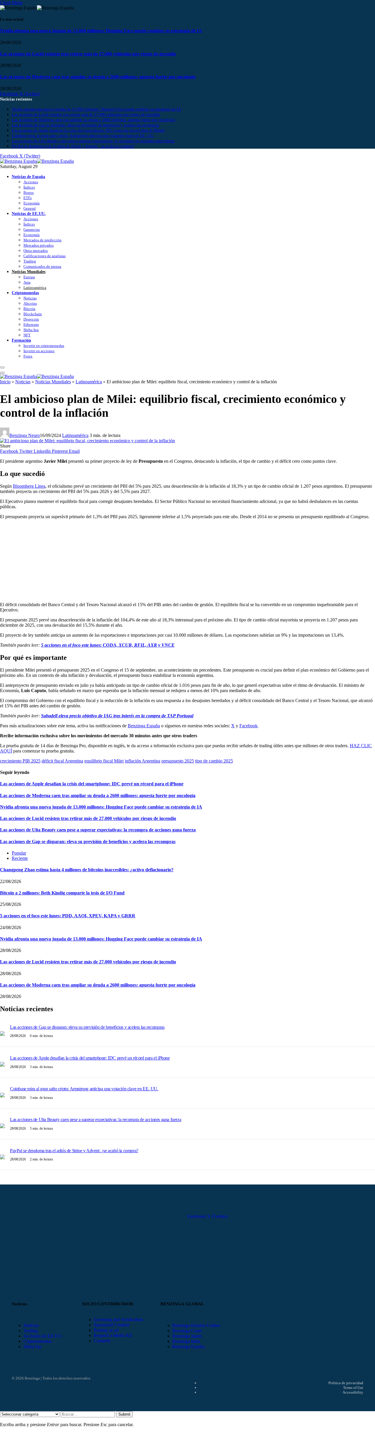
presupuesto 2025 (177, 760)
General (29, 208)
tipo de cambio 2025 (214, 760)
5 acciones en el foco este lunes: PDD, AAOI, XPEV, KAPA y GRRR (67, 915)
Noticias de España (28, 176)
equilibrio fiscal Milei (104, 760)
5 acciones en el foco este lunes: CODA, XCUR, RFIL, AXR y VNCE (108, 645)
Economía (31, 203)
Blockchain (32, 314)
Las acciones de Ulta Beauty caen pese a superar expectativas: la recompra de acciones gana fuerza (93, 141)
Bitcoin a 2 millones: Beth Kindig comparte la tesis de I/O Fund (62, 892)
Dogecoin (31, 319)
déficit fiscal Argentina (62, 760)
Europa (29, 277)
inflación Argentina (142, 760)
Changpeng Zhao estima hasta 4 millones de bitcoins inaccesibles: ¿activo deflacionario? (86, 869)
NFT (26, 335)
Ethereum (31, 324)
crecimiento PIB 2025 (20, 760)
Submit (124, 1414)
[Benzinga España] (37, 161)
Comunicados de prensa (42, 266)
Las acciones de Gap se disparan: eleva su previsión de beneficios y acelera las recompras (85, 125)
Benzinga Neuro (24, 435)
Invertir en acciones (38, 351)
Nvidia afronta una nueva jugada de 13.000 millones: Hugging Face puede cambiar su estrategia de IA (101, 30)
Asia (26, 282)
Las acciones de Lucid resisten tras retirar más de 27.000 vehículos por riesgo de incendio (88, 53)
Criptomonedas (25, 292)
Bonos (28, 192)
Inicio (5, 381)
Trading (29, 261)
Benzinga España (144, 725)
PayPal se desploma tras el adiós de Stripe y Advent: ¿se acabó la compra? (73, 146)
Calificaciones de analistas (44, 256)
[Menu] (2, 367)
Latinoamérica (34, 287)
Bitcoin (29, 308)
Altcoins (30, 303)
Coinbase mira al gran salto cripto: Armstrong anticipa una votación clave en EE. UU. (83, 135)
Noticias (30, 298)
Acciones (30, 182)
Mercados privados (38, 245)
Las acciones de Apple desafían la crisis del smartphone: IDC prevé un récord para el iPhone (88, 130)
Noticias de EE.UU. (29, 213)
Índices (29, 187)
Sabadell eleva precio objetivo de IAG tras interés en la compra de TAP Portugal (117, 715)
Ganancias (31, 229)
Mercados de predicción (42, 240)
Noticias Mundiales (28, 271)
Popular (19, 852)
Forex (28, 356)
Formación (21, 340)
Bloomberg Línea (29, 486)
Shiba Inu (31, 330)
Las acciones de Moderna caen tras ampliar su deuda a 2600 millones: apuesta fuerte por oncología (97, 76)
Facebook (248, 725)
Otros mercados (35, 250)
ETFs (27, 198)
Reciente (20, 858)
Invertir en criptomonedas (43, 345)
